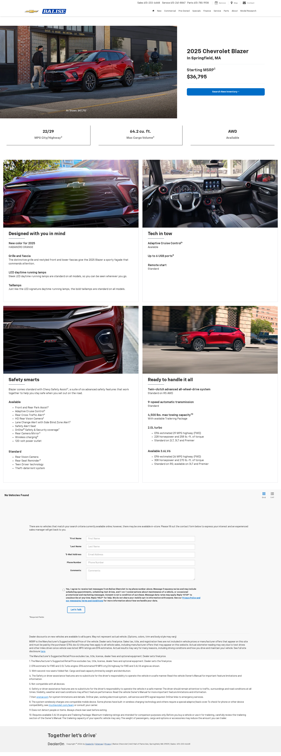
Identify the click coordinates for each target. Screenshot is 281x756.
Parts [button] (226, 11)
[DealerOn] (56, 744)
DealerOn (89, 744)
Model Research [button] (248, 11)
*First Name (75, 539)
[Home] (153, 11)
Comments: (75, 571)
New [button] (159, 11)
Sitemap (99, 744)
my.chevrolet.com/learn (61, 705)
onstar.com (42, 697)
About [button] (235, 11)
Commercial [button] (170, 11)
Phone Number (74, 563)
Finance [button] (207, 11)
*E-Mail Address (73, 555)
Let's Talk (76, 610)
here (43, 651)
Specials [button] (196, 11)
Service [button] (217, 11)
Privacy (108, 744)
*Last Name (75, 547)
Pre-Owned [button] (184, 11)
